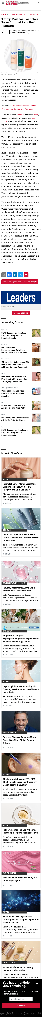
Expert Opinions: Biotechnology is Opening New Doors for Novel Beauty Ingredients (21, 689)
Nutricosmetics (6, 359)
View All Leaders (21, 313)
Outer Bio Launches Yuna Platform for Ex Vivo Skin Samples (12, 393)
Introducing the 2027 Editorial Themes (15, 419)
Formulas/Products (18, 15)
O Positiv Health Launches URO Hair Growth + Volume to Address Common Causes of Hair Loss (15, 365)
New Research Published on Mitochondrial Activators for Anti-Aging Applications (14, 379)
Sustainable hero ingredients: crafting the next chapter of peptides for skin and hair (21, 919)
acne (36, 114)
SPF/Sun (4, 344)
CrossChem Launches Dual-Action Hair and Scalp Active (14, 406)
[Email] (3, 274)
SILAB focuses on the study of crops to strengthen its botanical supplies (14, 335)
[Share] (9, 274)
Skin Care (34, 15)
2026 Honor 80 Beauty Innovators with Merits (18, 969)
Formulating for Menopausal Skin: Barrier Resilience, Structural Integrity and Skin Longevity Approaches (19, 487)
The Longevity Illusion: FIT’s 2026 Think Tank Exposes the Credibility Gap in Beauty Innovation (20, 782)
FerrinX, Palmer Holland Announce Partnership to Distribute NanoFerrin (20, 831)
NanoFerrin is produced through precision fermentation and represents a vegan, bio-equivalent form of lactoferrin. (19, 840)
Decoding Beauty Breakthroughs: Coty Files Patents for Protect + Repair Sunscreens (14, 350)
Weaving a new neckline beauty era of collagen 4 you (20, 879)
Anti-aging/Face (9, 732)
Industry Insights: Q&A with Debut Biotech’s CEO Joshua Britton (19, 589)
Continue (21, 1005)
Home (3, 15)
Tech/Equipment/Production (14, 583)
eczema (20, 114)
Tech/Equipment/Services (9, 388)
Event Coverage (9, 963)
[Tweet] (20, 274)
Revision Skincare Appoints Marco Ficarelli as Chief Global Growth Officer (19, 740)
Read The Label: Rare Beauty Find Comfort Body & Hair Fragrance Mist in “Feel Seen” (21, 537)
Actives (3, 373)
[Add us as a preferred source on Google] (26, 274)
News (3, 414)
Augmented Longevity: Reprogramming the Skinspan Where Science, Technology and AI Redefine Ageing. (20, 638)
